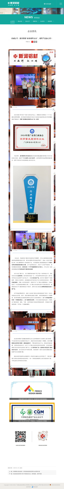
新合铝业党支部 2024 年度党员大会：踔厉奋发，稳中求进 (27, 473)
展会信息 (20, 21)
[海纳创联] (32, 487)
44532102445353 (55, 485)
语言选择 (48, 4)
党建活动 (35, 21)
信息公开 (27, 21)
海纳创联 (35, 487)
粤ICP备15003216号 (44, 485)
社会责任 (42, 21)
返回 (21, 468)
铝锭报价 (50, 21)
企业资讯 (12, 21)
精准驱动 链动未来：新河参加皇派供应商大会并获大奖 (26, 471)
